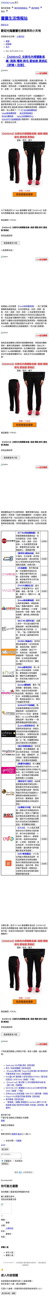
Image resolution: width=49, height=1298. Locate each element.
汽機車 (18, 1141)
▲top (3, 1145)
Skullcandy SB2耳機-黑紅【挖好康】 (21, 1065)
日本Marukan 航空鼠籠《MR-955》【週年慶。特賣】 (27, 1094)
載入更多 (5, 1149)
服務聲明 (25, 1265)
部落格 (8, 44)
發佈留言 (5, 1164)
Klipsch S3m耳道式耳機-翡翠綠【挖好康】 (23, 1096)
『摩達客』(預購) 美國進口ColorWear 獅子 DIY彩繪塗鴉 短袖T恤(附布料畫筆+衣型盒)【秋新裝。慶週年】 (27, 1105)
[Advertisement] (24, 281)
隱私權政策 (42, 1263)
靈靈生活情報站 (14, 18)
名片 (8, 47)
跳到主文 (5, 25)
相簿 (8, 41)
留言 (19, 1134)
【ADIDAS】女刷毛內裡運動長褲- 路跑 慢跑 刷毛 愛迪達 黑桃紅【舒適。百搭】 (26, 61)
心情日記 (20, 37)
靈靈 (3, 1121)
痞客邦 (14, 1134)
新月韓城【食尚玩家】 (15, 1099)
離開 (13, 1293)
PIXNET (11, 1263)
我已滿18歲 (6, 1293)
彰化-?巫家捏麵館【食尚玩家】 (19, 1068)
